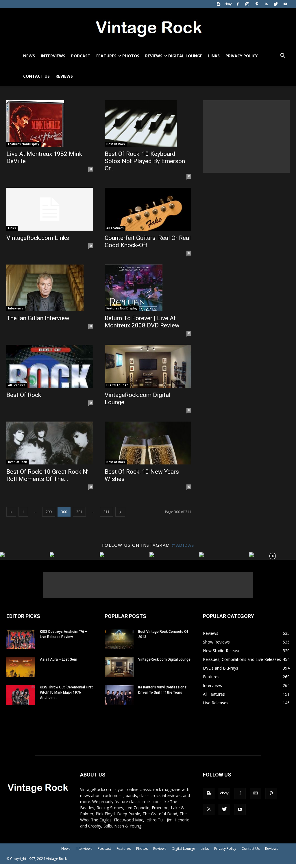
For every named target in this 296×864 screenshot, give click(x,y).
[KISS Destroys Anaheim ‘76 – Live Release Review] (20, 639)
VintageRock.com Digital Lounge (164, 659)
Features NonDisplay (23, 144)
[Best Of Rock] (49, 366)
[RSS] (266, 4)
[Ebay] (228, 4)
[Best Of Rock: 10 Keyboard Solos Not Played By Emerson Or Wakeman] (148, 123)
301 (79, 511)
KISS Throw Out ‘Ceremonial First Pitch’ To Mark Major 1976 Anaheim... (66, 692)
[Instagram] (247, 4)
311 (106, 511)
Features (106, 56)
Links (214, 56)
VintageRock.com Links (37, 237)
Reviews (153, 56)
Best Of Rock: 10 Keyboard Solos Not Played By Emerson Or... (145, 161)
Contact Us (36, 76)
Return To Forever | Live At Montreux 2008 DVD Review (142, 322)
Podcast (80, 56)
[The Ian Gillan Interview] (49, 288)
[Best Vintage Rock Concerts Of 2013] (119, 639)
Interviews (53, 56)
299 (49, 511)
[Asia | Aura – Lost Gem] (20, 667)
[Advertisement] (246, 136)
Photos (130, 56)
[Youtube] (285, 4)
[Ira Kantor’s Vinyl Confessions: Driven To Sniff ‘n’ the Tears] (119, 695)
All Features (115, 228)
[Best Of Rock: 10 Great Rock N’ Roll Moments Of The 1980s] (49, 443)
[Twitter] (275, 4)
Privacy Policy (241, 56)
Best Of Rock (115, 144)
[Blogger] (218, 4)
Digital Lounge (185, 56)
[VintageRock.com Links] (49, 209)
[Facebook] (237, 4)
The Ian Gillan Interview (37, 318)
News (29, 56)
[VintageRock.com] (148, 27)
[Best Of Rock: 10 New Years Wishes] (148, 443)
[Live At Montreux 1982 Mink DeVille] (49, 123)
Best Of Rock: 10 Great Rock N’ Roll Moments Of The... (47, 475)
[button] (283, 56)
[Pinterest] (256, 4)
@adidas (182, 545)
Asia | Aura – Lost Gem (58, 659)
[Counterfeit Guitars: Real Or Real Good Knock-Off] (148, 209)
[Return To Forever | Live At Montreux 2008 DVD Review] (148, 288)
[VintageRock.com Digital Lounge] (148, 366)
